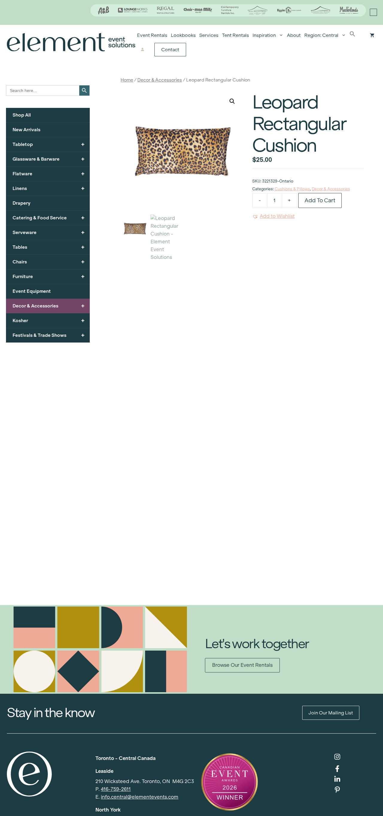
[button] (352, 35)
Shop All (22, 114)
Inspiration (264, 35)
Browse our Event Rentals (242, 665)
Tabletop (49, 144)
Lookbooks (183, 35)
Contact (170, 49)
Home (127, 79)
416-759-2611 (116, 789)
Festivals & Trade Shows (49, 335)
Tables (49, 247)
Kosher (49, 320)
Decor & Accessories (159, 79)
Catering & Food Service (49, 217)
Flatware (49, 173)
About (294, 35)
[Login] (142, 50)
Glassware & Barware (49, 159)
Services (208, 35)
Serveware (49, 232)
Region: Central (321, 35)
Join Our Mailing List (330, 712)
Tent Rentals (235, 35)
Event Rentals (152, 35)
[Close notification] (373, 12)
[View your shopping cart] (372, 35)
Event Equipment (32, 291)
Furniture (49, 276)
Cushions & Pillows (292, 189)
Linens (49, 188)
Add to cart (320, 200)
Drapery (22, 203)
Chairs (49, 261)
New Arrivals (26, 129)
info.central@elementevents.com (139, 797)
